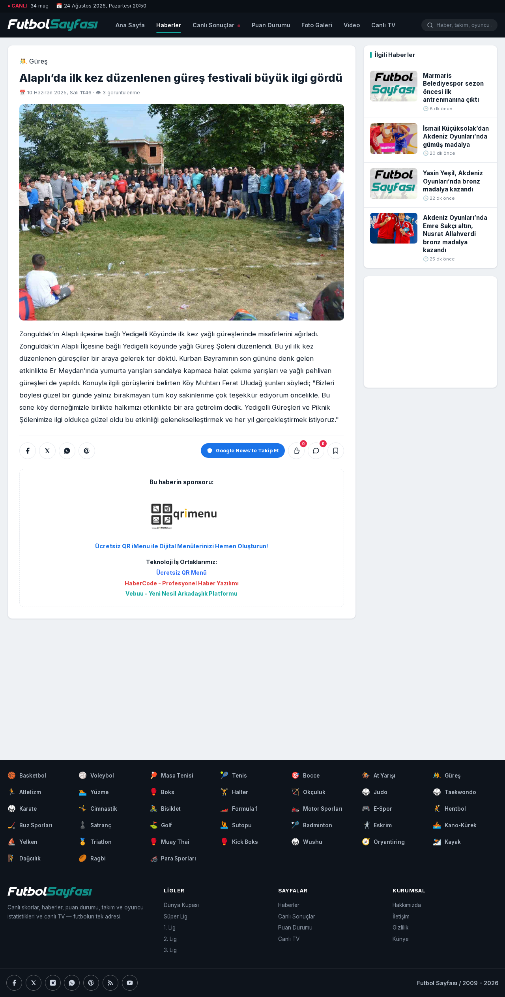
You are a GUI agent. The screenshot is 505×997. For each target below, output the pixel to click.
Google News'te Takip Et (247, 451)
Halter (234, 792)
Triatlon (95, 841)
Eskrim (377, 825)
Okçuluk (308, 792)
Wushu (306, 841)
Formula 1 (239, 808)
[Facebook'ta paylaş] (27, 450)
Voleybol (96, 775)
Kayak (447, 841)
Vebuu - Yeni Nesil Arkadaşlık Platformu (181, 593)
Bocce (305, 775)
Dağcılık (24, 858)
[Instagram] (53, 983)
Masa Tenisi (172, 775)
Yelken (22, 841)
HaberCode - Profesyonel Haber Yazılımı (182, 583)
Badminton (311, 825)
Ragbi (92, 858)
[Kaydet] (335, 450)
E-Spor (377, 808)
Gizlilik (400, 927)
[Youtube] (130, 983)
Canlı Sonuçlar (214, 25)
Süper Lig (175, 916)
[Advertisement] (181, 681)
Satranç (95, 825)
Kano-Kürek (455, 825)
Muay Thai (170, 841)
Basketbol (26, 775)
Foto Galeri (316, 25)
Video (352, 25)
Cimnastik (98, 808)
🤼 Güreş (33, 61)
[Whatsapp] (72, 983)
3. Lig (170, 950)
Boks (162, 792)
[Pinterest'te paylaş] (87, 450)
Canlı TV (383, 25)
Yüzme (93, 792)
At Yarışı (378, 775)
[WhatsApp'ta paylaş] (67, 450)
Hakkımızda (407, 905)
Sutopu (236, 825)
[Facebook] (14, 983)
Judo (374, 792)
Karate (22, 808)
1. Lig (170, 927)
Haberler (168, 25)
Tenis (233, 775)
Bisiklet (165, 808)
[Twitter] (33, 983)
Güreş (446, 775)
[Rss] (110, 983)
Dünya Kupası (181, 905)
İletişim (401, 916)
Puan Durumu (271, 25)
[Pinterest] (91, 983)
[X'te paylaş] (47, 450)
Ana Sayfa (130, 25)
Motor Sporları (316, 808)
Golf (161, 825)
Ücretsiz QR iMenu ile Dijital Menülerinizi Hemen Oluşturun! (181, 546)
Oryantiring (383, 841)
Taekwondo (454, 792)
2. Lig (170, 939)
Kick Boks (239, 841)
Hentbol (449, 808)
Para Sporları (173, 858)
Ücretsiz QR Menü (181, 572)
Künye (401, 939)
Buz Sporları (29, 825)
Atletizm (24, 792)
